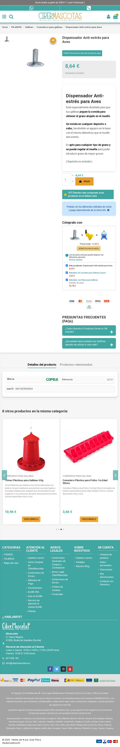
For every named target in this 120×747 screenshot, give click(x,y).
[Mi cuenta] (108, 16)
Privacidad (57, 594)
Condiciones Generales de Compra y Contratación (59, 563)
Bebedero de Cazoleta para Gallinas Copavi (87, 273)
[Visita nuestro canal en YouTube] (69, 669)
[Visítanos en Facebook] (50, 669)
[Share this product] (53, 40)
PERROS (8, 554)
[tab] (89, 330)
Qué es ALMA (35, 596)
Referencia (67, 379)
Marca (10, 379)
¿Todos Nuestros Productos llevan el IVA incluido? (86, 330)
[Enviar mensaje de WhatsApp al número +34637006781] (31, 8)
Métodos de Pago (34, 582)
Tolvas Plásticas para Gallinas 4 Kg (24, 480)
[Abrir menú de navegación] (4, 16)
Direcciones (106, 569)
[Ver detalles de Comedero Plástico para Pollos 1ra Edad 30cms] (89, 447)
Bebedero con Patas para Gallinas (83, 280)
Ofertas (32, 611)
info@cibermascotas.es (18, 663)
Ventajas (80, 562)
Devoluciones (35, 587)
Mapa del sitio (11, 563)
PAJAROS (9, 558)
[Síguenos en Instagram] (63, 669)
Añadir (87, 181)
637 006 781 (12, 658)
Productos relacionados (76, 364)
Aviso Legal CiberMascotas (60, 574)
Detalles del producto (42, 364)
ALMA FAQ (33, 592)
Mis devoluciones (107, 575)
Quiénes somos (36, 558)
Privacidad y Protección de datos (78, 693)
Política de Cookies (57, 588)
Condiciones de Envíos (36, 574)
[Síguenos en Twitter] (56, 669)
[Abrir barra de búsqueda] (11, 16)
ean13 (10, 388)
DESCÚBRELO (31, 519)
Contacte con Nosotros (106, 583)
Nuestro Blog (82, 566)
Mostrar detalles (76, 260)
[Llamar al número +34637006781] (89, 8)
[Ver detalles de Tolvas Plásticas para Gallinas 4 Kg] (31, 447)
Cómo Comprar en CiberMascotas (36, 565)
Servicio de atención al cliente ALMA (35, 603)
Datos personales (106, 564)
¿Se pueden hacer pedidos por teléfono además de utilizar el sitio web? (85, 343)
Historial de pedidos (106, 556)
